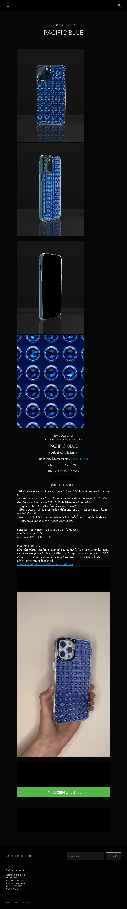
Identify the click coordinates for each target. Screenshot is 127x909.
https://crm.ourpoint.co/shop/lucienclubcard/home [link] (45, 564)
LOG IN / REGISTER (14, 886)
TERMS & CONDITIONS (15, 875)
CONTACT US (12, 889)
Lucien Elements (25, 902)
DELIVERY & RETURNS (15, 880)
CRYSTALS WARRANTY (15, 883)
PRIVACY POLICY (13, 878)
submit (113, 856)
